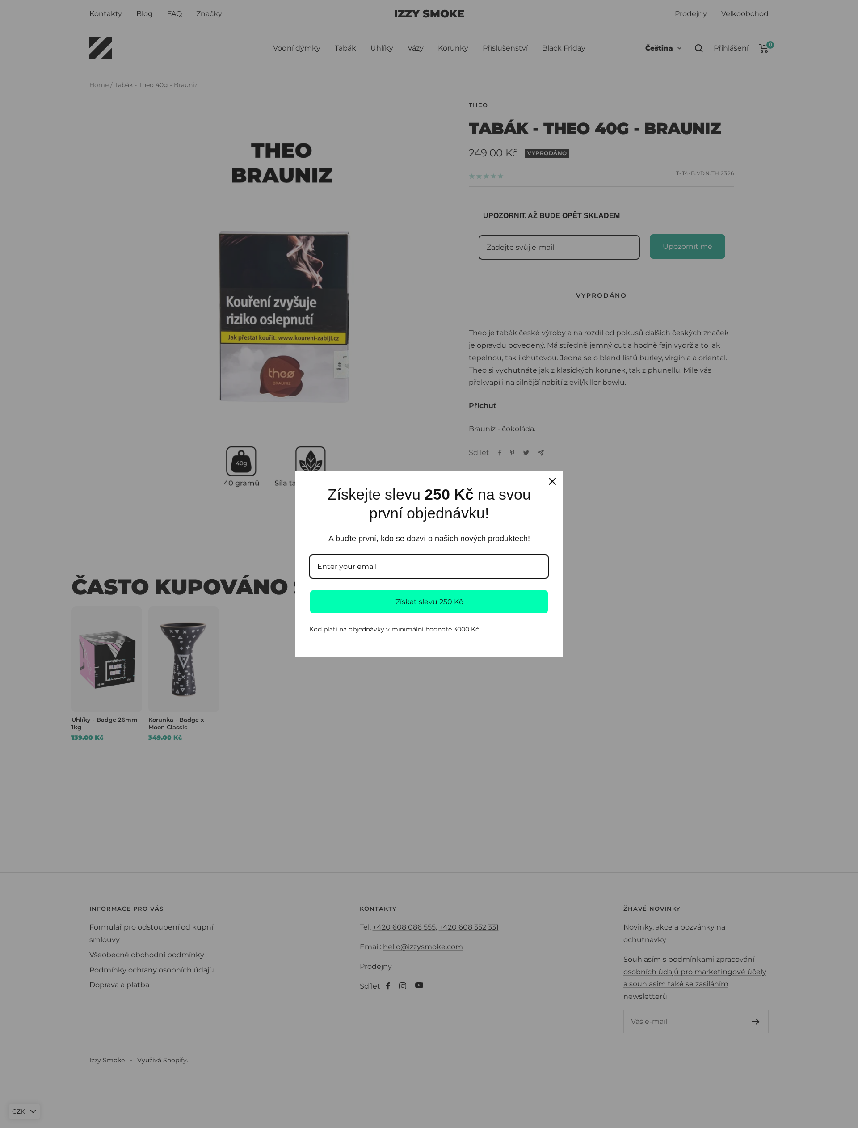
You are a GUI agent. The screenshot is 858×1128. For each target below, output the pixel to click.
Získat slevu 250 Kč (429, 602)
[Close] (552, 481)
